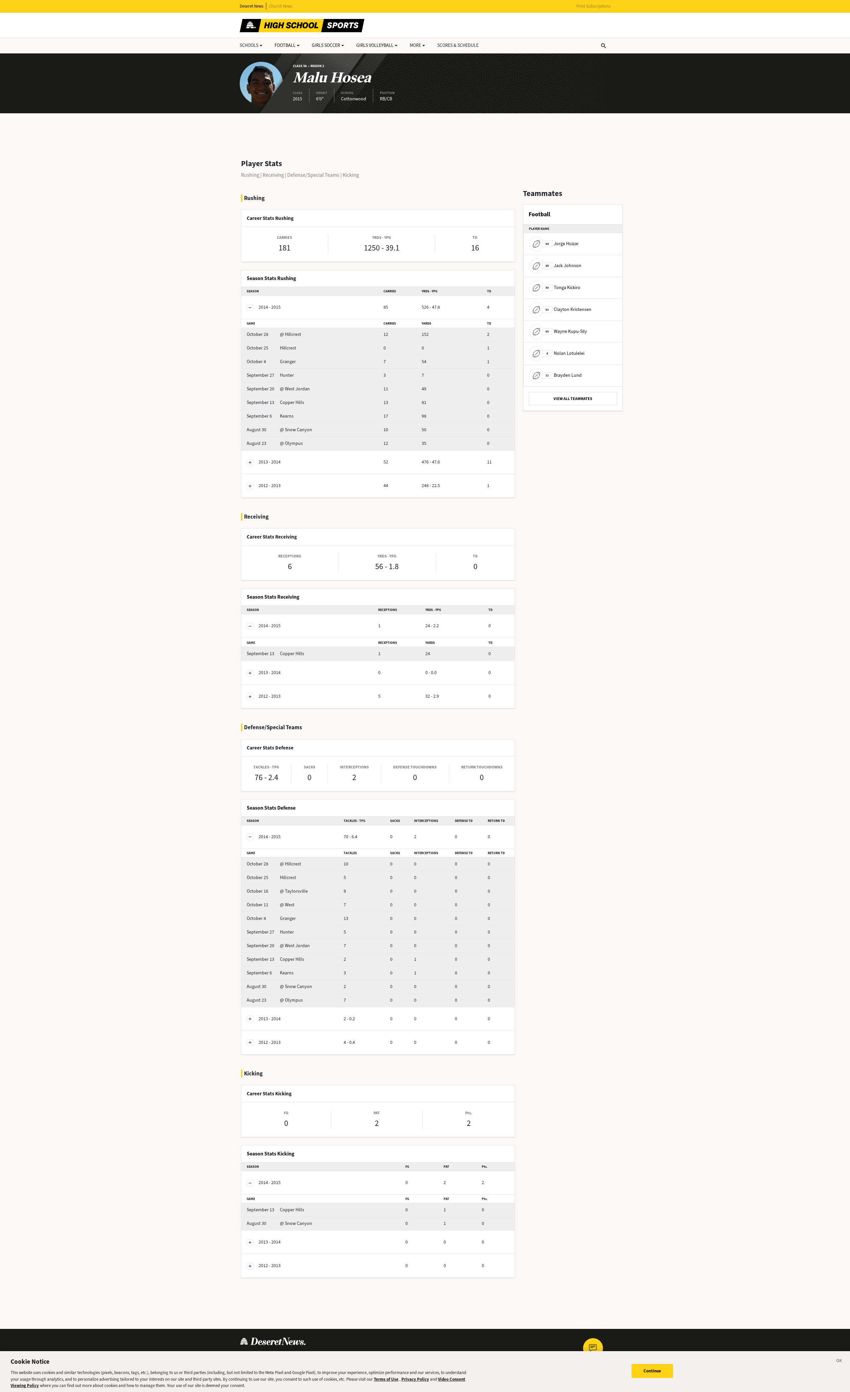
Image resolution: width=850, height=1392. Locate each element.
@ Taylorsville (277, 891)
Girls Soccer (326, 45)
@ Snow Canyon (279, 430)
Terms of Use (386, 1379)
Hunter (270, 375)
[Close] (839, 1361)
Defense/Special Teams (313, 174)
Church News (280, 6)
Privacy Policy (415, 1379)
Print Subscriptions (593, 6)
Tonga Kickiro (563, 287)
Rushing (250, 174)
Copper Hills (275, 402)
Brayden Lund (564, 375)
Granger (271, 361)
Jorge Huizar (562, 244)
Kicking (351, 174)
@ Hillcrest (274, 334)
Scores (457, 45)
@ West (271, 905)
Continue (652, 1371)
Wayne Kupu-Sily (566, 331)
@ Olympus (275, 443)
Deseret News (251, 6)
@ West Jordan (278, 389)
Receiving (273, 174)
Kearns (270, 416)
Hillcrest (271, 348)
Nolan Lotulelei (565, 353)
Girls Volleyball (374, 45)
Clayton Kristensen (568, 309)
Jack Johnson (563, 265)
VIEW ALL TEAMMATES (572, 398)
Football (285, 45)
